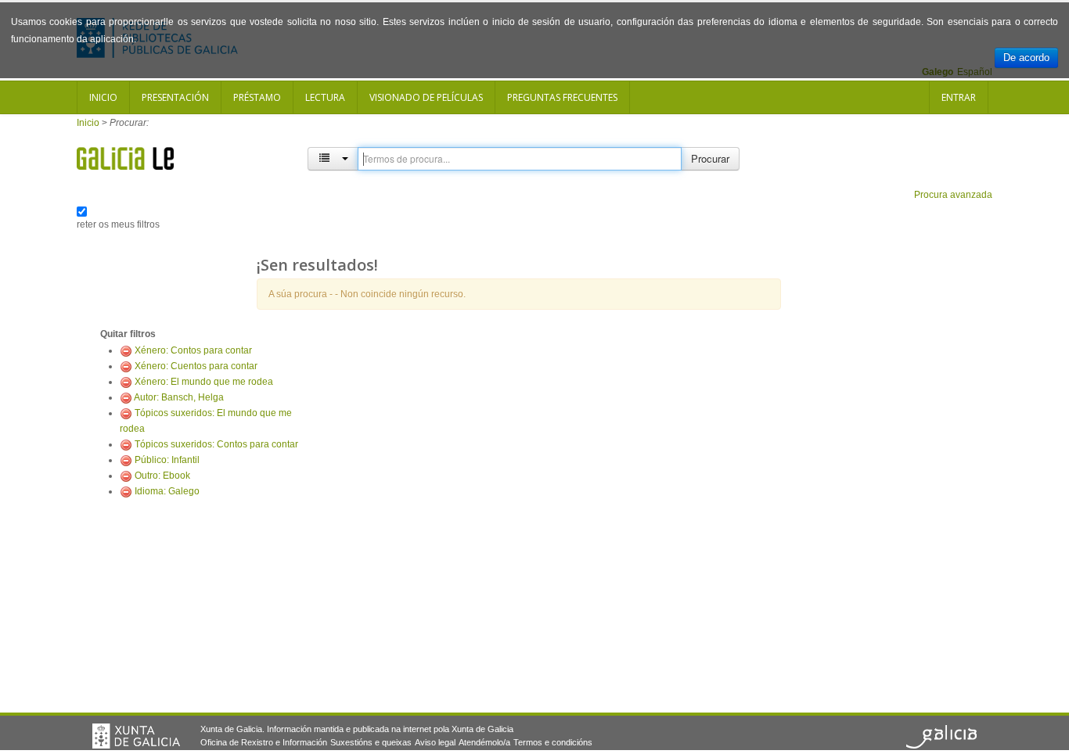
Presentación (175, 97)
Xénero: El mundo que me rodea (204, 381)
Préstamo (257, 97)
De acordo (1026, 57)
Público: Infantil (167, 459)
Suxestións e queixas (371, 742)
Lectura (325, 97)
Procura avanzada (953, 194)
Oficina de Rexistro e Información (263, 742)
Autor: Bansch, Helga (179, 397)
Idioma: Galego (167, 491)
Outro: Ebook (162, 475)
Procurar (710, 158)
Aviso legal (435, 742)
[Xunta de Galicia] (136, 736)
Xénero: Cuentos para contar (196, 366)
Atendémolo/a (484, 742)
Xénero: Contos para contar (193, 350)
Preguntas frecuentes (562, 97)
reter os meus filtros (118, 224)
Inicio (103, 97)
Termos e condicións (552, 742)
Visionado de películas (426, 97)
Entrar (958, 97)
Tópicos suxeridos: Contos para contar (216, 444)
